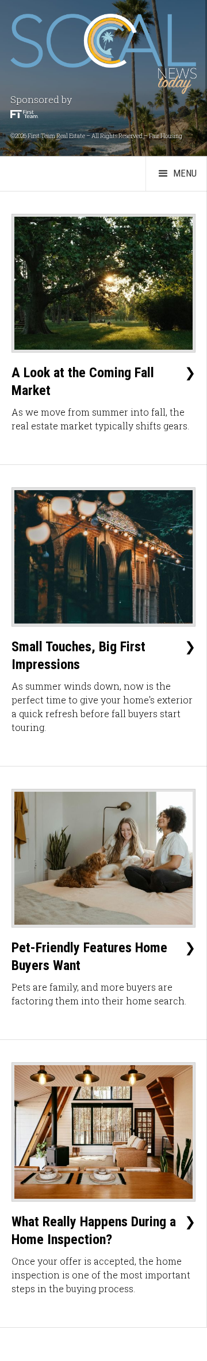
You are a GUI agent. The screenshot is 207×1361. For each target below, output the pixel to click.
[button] (176, 174)
